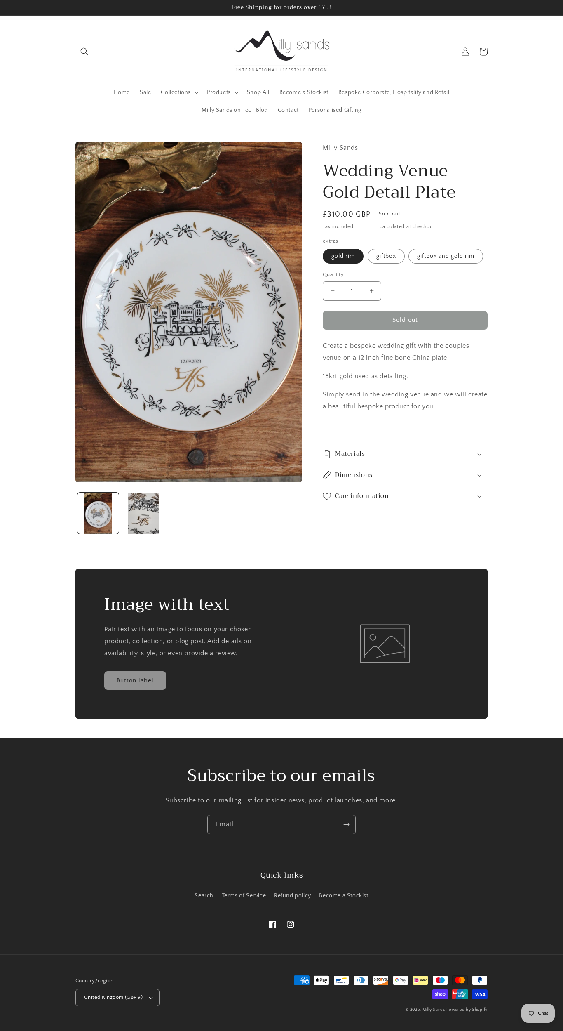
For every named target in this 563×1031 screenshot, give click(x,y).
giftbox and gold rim (445, 256)
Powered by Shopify (467, 1009)
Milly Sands (433, 1009)
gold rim (343, 256)
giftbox (386, 256)
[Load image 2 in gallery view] (143, 513)
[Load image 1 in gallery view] (98, 513)
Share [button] (340, 428)
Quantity (333, 274)
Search (204, 895)
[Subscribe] (346, 824)
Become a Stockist (343, 895)
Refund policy (292, 895)
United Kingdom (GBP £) (113, 997)
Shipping (367, 226)
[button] (84, 51)
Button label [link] (135, 680)
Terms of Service (244, 895)
